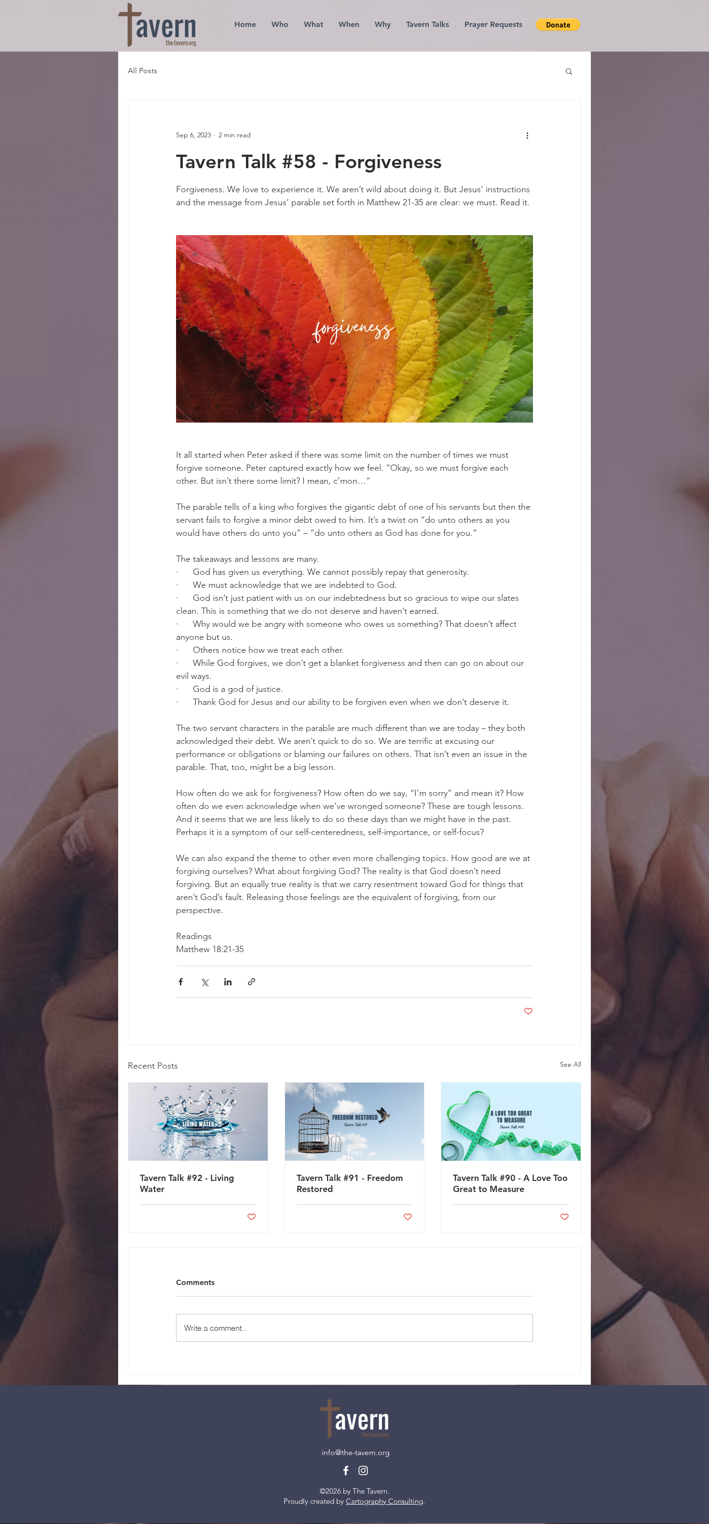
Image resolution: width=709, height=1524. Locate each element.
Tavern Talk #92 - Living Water (187, 1183)
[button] (568, 71)
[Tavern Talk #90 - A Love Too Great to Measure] (511, 1122)
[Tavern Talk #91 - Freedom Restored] (354, 1122)
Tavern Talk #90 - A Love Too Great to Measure (510, 1183)
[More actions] (527, 135)
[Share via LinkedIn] (227, 981)
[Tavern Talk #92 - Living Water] (198, 1122)
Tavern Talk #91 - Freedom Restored (350, 1183)
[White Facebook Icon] (346, 1470)
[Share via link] (251, 981)
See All (570, 1064)
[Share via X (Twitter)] (204, 981)
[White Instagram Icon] (363, 1470)
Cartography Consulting (384, 1501)
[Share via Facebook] (180, 981)
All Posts (142, 70)
